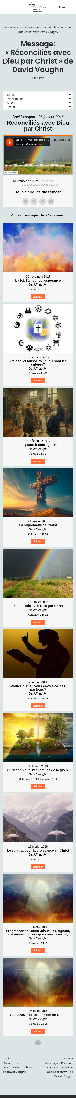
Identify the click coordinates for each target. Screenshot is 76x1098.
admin (40, 78)
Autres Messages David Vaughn (38, 184)
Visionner (38, 296)
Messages (21, 27)
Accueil (8, 27)
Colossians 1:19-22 (51, 180)
